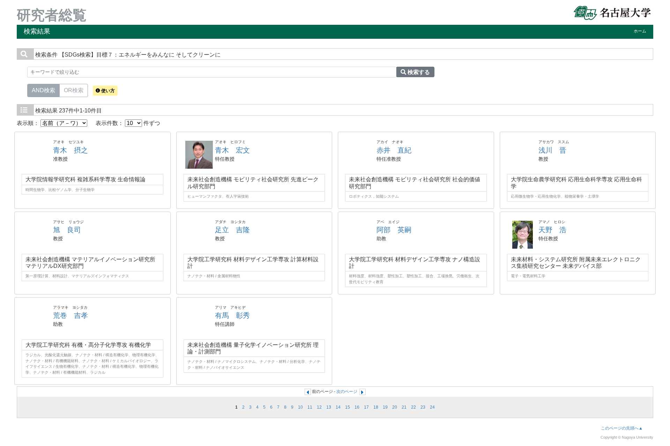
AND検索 (43, 90)
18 (375, 407)
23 (422, 407)
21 (404, 407)
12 (319, 407)
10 (300, 407)
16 (357, 407)
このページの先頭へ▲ (622, 428)
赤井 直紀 (394, 150)
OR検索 (73, 90)
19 (385, 407)
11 (309, 407)
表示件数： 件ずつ (128, 123)
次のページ (346, 391)
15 (347, 407)
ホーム (640, 31)
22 (413, 407)
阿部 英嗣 (394, 230)
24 (432, 407)
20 (394, 407)
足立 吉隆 (232, 230)
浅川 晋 (552, 150)
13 (328, 407)
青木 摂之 (70, 150)
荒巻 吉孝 (70, 315)
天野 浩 (552, 230)
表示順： (28, 123)
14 (338, 407)
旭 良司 (67, 230)
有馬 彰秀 (232, 315)
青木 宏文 (232, 150)
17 (366, 407)
